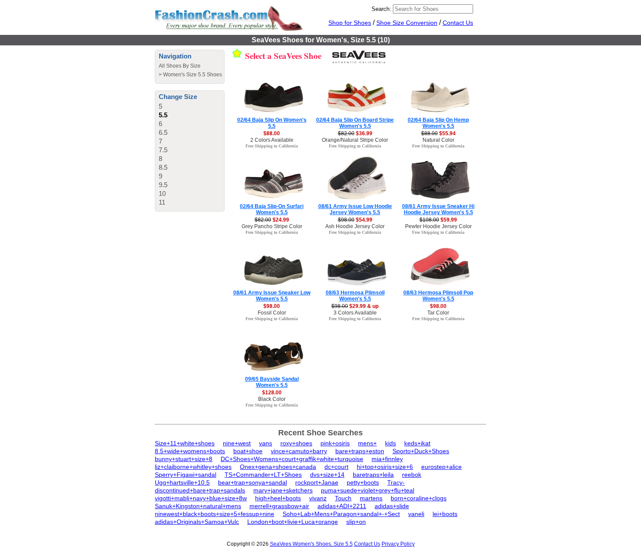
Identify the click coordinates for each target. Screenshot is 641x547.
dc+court (336, 466)
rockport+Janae (316, 482)
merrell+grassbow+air (279, 506)
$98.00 (271, 306)
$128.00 (272, 393)
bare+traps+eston (359, 451)
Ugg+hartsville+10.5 (182, 482)
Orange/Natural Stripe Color (355, 140)
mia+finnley (387, 458)
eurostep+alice (441, 466)
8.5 (163, 167)
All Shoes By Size (180, 66)
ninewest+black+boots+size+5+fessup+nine (214, 513)
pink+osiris (335, 443)
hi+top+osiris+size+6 (385, 466)
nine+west (237, 443)
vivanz (318, 498)
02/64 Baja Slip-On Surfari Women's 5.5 (271, 209)
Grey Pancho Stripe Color (272, 226)
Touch (343, 498)
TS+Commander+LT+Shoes (263, 474)
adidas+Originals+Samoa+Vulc (197, 521)
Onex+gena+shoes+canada (278, 466)
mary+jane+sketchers (283, 490)
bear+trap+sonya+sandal (252, 482)
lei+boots (445, 513)
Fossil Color (272, 313)
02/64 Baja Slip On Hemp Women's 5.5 (438, 123)
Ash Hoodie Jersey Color (355, 226)
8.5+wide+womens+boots (190, 451)
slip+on (356, 521)
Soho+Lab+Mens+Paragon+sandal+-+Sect (341, 513)
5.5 (163, 115)
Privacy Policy (398, 544)
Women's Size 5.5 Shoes (192, 75)
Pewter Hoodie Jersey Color (438, 226)
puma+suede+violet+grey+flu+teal (367, 490)
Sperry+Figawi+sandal (185, 474)
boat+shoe (248, 451)
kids (390, 443)
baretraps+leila (373, 474)
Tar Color (438, 313)
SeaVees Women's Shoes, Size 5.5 (311, 544)
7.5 (163, 150)
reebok (411, 474)
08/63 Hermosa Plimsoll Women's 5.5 (355, 296)
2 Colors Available (271, 140)
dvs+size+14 (327, 474)
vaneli (416, 513)
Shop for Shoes (349, 22)
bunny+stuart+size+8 (183, 458)
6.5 (163, 132)
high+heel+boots (278, 498)
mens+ (367, 443)
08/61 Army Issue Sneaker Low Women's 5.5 (271, 296)
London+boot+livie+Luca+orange (292, 521)
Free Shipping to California (271, 146)
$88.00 (271, 133)
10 (162, 193)
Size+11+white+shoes (185, 443)
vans (265, 443)
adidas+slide (392, 506)
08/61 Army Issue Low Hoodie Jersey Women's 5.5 (355, 209)
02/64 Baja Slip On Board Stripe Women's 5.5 (355, 123)
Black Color (272, 399)
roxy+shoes (296, 443)
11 (162, 202)
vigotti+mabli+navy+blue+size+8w (201, 498)
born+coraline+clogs (419, 498)
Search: (381, 9)
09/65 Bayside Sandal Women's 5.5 (272, 382)
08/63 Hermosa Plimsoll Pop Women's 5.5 (438, 296)
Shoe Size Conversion (406, 22)
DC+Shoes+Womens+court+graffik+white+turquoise (292, 458)
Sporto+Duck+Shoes (420, 451)
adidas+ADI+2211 (341, 506)
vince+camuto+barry (299, 451)
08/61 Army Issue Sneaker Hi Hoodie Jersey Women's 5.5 (438, 209)
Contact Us (458, 22)
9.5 (163, 184)
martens (371, 498)
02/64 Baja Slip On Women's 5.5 (272, 123)
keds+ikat (417, 443)
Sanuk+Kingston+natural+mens (198, 506)
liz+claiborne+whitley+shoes (193, 466)
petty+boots (363, 482)
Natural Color (438, 140)
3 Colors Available (355, 313)
